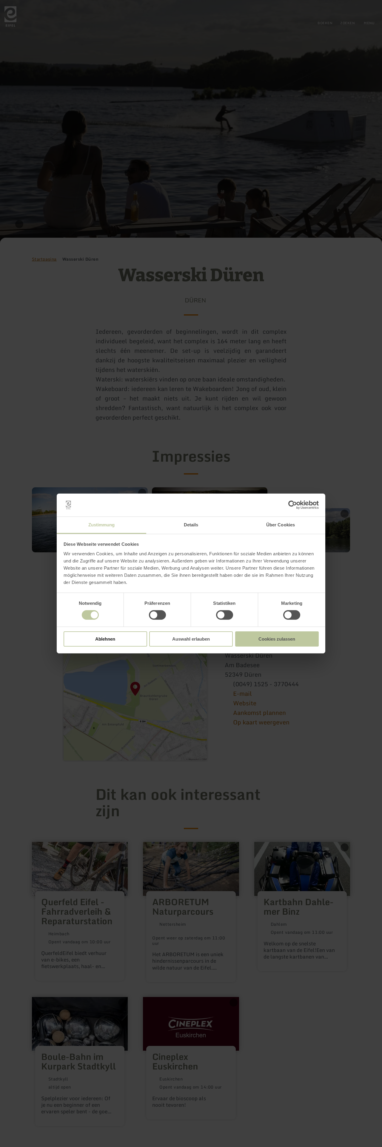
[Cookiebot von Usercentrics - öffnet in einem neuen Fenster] (293, 504)
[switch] (157, 615)
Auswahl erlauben (191, 638)
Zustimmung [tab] (101, 524)
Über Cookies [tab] (280, 524)
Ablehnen (105, 638)
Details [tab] (191, 524)
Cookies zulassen (276, 638)
